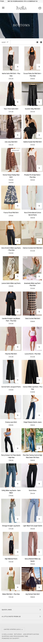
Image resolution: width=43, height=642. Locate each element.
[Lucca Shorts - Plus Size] (32, 339)
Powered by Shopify (10, 638)
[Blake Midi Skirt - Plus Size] (10, 579)
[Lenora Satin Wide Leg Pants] (10, 268)
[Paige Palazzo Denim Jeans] (32, 407)
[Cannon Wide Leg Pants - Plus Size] (32, 372)
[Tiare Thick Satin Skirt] (10, 94)
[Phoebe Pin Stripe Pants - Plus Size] (32, 160)
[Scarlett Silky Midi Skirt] (32, 94)
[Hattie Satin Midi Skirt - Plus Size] (10, 58)
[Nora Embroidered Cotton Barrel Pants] (32, 198)
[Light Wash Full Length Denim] (32, 511)
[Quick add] (39, 168)
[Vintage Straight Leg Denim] (10, 511)
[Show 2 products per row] (41, 42)
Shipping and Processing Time (15, 636)
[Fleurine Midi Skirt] (10, 339)
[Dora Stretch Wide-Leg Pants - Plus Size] (10, 233)
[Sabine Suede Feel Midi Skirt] (32, 127)
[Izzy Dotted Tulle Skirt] (32, 579)
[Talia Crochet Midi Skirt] (32, 304)
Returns (18, 634)
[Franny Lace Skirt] (10, 407)
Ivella (6, 634)
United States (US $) (12, 629)
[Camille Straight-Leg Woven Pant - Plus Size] (10, 304)
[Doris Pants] (32, 475)
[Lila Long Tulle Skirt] (10, 127)
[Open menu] (5, 8)
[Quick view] (18, 67)
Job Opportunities (31, 634)
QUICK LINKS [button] (7, 609)
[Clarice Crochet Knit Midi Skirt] (32, 233)
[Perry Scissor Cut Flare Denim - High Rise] (10, 440)
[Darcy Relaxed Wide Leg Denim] (32, 544)
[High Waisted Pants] (10, 544)
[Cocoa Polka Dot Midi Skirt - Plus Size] (32, 58)
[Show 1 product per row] (37, 42)
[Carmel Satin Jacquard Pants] (10, 372)
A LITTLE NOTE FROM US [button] (11, 616)
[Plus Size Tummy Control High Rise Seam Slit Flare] (32, 440)
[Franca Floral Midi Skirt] (10, 198)
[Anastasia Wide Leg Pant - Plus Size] (32, 268)
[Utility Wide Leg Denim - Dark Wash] (10, 475)
